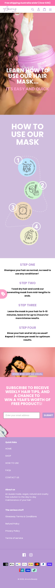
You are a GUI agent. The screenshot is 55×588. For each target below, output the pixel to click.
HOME (8, 448)
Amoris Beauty (31, 579)
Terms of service (14, 538)
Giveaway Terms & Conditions (21, 516)
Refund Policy (12, 523)
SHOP (8, 455)
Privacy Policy (12, 530)
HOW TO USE (12, 463)
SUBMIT (48, 415)
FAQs (8, 470)
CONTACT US (12, 477)
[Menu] (50, 9)
